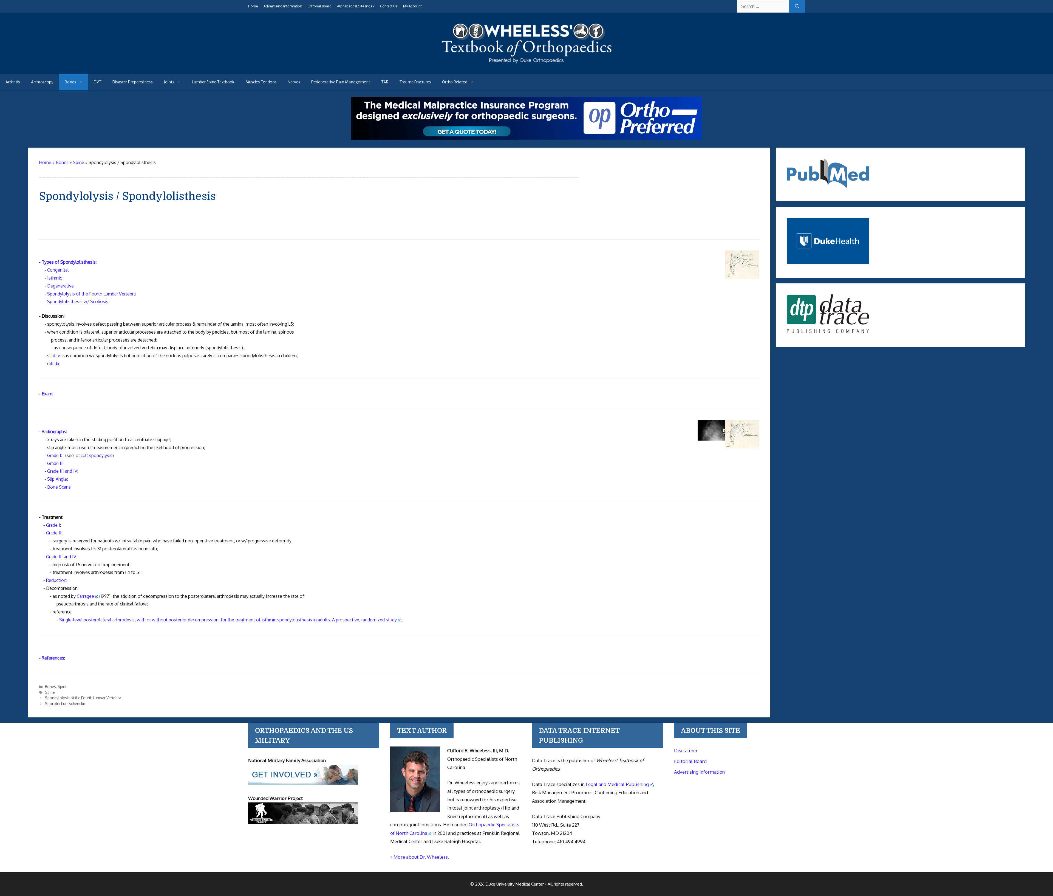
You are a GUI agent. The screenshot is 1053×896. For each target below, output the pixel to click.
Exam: (47, 393)
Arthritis (12, 82)
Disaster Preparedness (132, 82)
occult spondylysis (94, 455)
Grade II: (55, 463)
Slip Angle (57, 479)
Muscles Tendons (261, 82)
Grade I (54, 455)
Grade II (53, 533)
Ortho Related (454, 82)
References (53, 658)
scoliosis (56, 355)
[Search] (797, 6)
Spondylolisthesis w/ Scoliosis (77, 301)
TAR (385, 82)
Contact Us (389, 6)
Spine (62, 686)
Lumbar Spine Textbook (213, 82)
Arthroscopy (42, 82)
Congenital (58, 270)
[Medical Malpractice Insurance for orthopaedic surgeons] (526, 138)
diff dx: (53, 363)
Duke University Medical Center (515, 884)
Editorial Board (320, 6)
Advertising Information (283, 6)
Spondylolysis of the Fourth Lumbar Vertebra (91, 294)
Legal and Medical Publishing (617, 784)
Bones (70, 82)
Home (253, 6)
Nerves (294, 82)
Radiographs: (54, 431)
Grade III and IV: (62, 471)
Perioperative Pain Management (340, 82)
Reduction (56, 580)
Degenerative (60, 286)
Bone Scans (59, 487)
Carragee (85, 596)
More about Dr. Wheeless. (421, 857)
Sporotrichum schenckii (65, 703)
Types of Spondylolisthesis (69, 262)
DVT (97, 82)
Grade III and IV (61, 556)
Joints (169, 82)
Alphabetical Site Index (356, 6)
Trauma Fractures (415, 82)
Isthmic (54, 278)
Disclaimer (686, 750)
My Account (412, 6)
